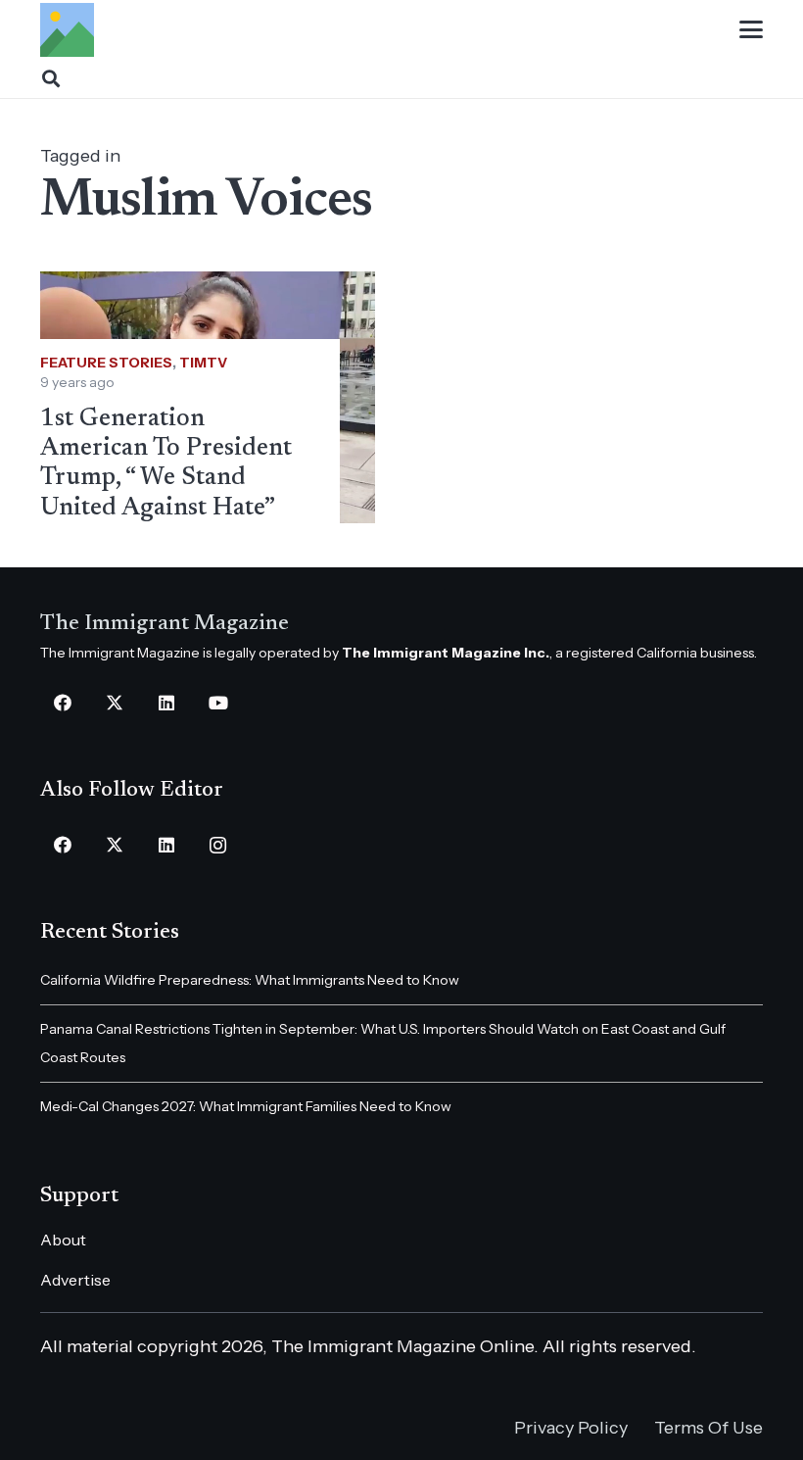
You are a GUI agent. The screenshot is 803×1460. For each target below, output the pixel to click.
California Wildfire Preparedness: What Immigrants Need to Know (249, 980)
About (63, 1239)
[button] (752, 29)
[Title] (67, 30)
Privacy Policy (571, 1427)
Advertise (75, 1280)
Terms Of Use (708, 1427)
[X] (114, 703)
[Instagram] (218, 845)
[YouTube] (218, 703)
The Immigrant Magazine (164, 624)
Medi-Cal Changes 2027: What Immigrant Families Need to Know (245, 1106)
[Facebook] (62, 703)
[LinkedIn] (166, 703)
